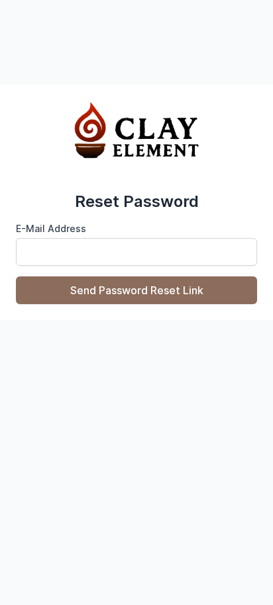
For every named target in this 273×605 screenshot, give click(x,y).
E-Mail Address (51, 228)
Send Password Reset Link (136, 290)
